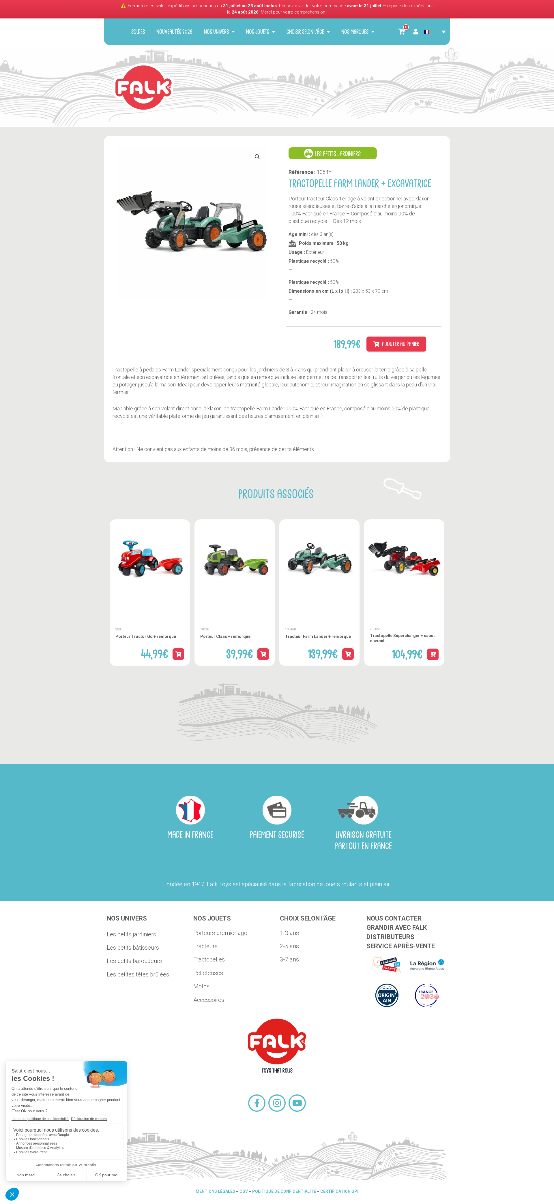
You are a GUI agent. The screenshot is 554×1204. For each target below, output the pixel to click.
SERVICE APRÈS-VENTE (400, 946)
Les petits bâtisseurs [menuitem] (133, 947)
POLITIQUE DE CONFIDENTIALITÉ (284, 1191)
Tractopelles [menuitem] (209, 959)
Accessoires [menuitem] (208, 999)
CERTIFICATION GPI (339, 1191)
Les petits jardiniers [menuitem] (131, 934)
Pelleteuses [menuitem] (208, 973)
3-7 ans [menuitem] (289, 959)
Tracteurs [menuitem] (205, 946)
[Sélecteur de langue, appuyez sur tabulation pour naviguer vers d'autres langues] (435, 31)
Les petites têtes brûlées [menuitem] (138, 974)
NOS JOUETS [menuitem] (257, 31)
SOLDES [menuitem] (138, 31)
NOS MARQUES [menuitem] (354, 31)
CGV (244, 1191)
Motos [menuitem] (201, 986)
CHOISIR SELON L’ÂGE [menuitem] (305, 31)
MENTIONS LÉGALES (215, 1191)
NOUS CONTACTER (394, 918)
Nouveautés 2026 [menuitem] (174, 31)
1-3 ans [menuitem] (289, 932)
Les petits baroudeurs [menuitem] (134, 960)
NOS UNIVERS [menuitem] (216, 31)
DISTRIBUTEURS (390, 936)
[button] (257, 151)
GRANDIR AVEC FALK (396, 927)
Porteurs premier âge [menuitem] (220, 932)
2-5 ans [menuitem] (289, 946)
